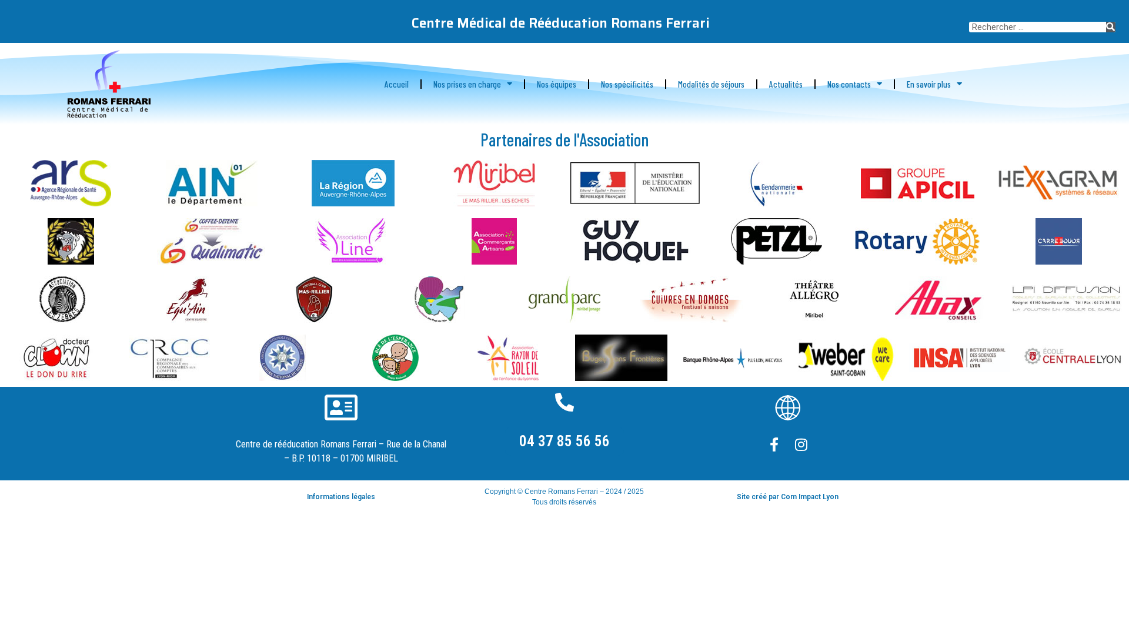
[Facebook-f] (774, 444)
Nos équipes (556, 84)
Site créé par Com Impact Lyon (788, 497)
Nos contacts (849, 84)
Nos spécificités (627, 84)
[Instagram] (801, 444)
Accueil (397, 84)
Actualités (786, 84)
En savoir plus (929, 84)
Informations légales (341, 497)
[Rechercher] (1110, 27)
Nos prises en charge (467, 84)
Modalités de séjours (711, 84)
